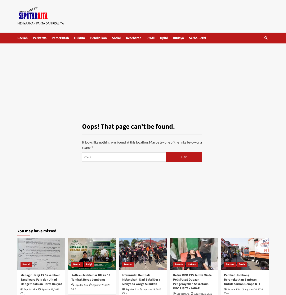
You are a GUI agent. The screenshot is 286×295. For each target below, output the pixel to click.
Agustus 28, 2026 (50, 289)
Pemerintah (60, 38)
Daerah (22, 38)
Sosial (116, 38)
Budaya (178, 38)
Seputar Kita (30, 289)
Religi (89, 264)
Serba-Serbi (197, 38)
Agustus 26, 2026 (254, 289)
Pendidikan (98, 38)
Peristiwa (39, 38)
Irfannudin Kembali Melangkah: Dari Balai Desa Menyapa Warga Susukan (141, 279)
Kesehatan (133, 38)
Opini (164, 38)
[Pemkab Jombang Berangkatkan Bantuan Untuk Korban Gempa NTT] (245, 254)
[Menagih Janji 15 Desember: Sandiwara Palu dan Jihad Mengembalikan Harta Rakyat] (41, 254)
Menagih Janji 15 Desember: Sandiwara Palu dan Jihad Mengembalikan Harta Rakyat (41, 279)
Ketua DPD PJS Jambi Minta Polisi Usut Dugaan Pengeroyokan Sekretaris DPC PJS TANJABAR (192, 282)
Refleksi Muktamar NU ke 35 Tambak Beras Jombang (90, 277)
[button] (266, 38)
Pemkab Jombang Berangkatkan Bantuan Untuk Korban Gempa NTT (242, 279)
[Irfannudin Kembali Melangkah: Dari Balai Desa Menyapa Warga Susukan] (143, 254)
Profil (151, 38)
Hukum (79, 38)
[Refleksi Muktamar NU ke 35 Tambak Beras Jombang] (92, 254)
